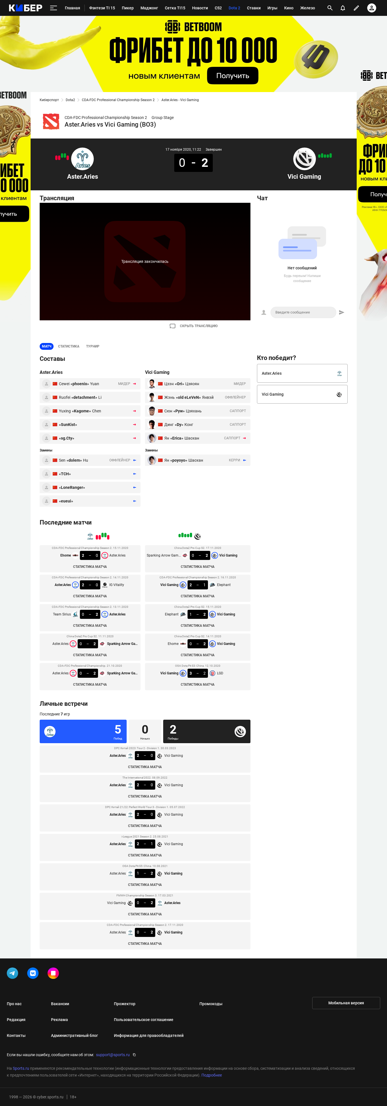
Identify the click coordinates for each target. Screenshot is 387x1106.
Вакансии (60, 1003)
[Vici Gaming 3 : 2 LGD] (319, 156)
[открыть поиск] (330, 8)
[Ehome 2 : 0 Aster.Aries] (68, 157)
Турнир (92, 346)
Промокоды (210, 1003)
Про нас (14, 1003)
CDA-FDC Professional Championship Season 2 (118, 100)
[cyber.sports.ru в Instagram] (54, 974)
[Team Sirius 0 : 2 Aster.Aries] (62, 155)
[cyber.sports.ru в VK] (34, 974)
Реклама (59, 1019)
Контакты (16, 1035)
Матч (46, 346)
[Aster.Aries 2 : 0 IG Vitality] (65, 155)
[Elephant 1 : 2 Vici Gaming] (325, 156)
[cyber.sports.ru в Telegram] (13, 974)
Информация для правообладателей (149, 1035)
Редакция (16, 1019)
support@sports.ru (113, 1054)
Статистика (68, 346)
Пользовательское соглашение (143, 1019)
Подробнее (211, 1075)
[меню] (53, 8)
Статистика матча (90, 567)
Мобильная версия (346, 1003)
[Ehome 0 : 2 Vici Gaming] (322, 155)
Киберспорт (49, 100)
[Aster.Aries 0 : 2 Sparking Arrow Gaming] (56, 157)
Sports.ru (21, 1068)
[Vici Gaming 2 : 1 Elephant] (328, 156)
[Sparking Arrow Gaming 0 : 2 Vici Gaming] (330, 155)
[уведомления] (343, 8)
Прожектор (124, 1003)
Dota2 (70, 100)
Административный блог (74, 1035)
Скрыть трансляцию (199, 326)
